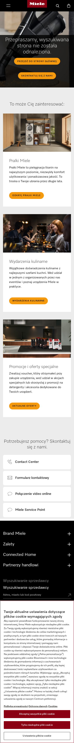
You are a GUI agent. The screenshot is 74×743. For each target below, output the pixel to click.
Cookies (52, 706)
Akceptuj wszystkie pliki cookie (37, 714)
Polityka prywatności (16, 706)
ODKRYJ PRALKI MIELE (26, 195)
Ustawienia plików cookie (37, 736)
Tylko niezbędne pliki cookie (37, 725)
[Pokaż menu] (8, 6)
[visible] (25, 462)
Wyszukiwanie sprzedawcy (26, 588)
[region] (37, 672)
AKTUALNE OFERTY (24, 406)
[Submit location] (69, 595)
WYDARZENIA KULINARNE (28, 301)
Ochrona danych (38, 706)
